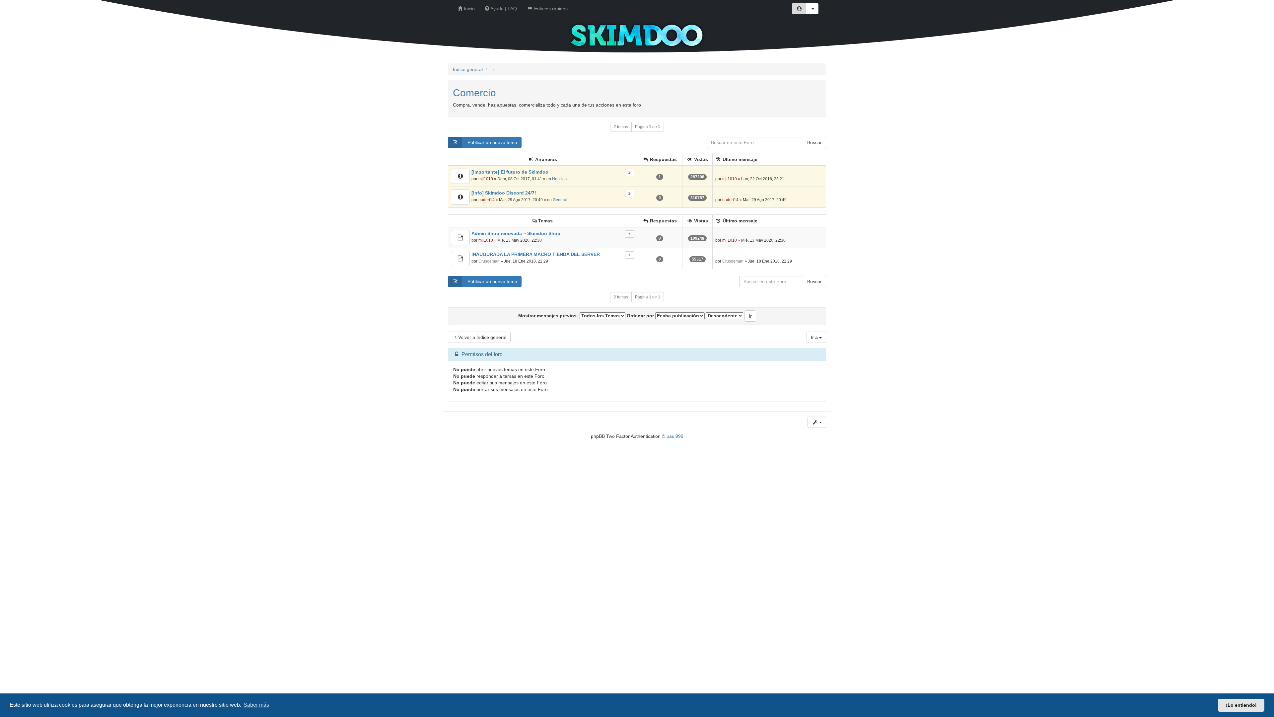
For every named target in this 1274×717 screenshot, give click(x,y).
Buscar (814, 142)
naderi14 (486, 200)
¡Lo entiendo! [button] (1241, 705)
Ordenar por (641, 315)
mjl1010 (485, 179)
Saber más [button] (256, 705)
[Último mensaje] (629, 172)
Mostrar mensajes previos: (549, 315)
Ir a (815, 337)
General (560, 200)
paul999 (675, 436)
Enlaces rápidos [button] (550, 8)
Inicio (468, 8)
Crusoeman (489, 261)
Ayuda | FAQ (503, 8)
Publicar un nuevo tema (491, 142)
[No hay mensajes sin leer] (460, 176)
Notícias (559, 179)
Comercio (474, 92)
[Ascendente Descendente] (724, 315)
